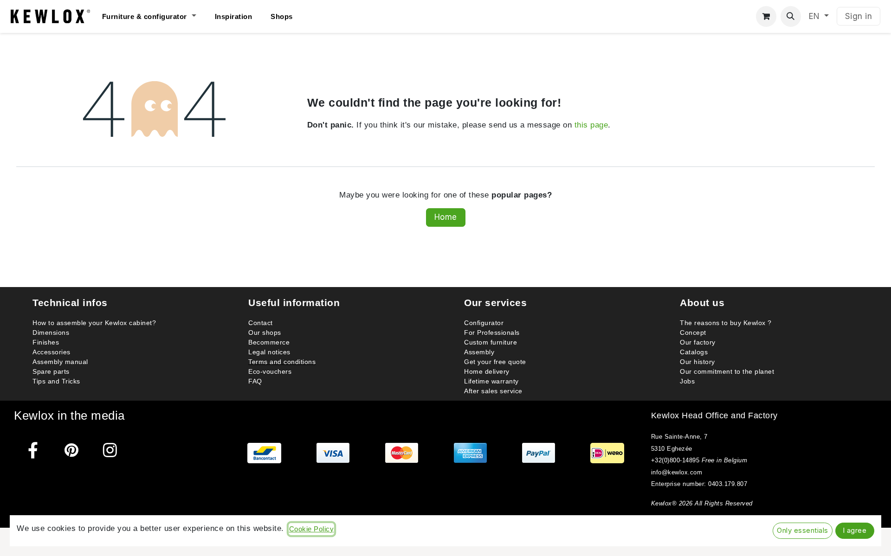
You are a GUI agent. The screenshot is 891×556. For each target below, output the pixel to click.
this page (591, 125)
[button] (791, 16)
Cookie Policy (311, 529)
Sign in (858, 16)
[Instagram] (110, 450)
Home (445, 217)
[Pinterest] (71, 450)
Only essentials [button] (802, 530)
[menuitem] (158, 17)
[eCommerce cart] (766, 16)
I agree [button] (855, 530)
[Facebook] (33, 450)
